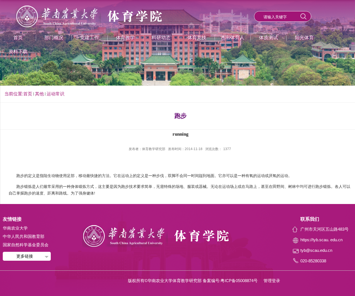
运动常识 (55, 93)
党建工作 (89, 37)
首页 (18, 37)
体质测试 (268, 37)
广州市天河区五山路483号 (324, 229)
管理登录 (271, 280)
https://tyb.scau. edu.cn (321, 239)
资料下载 (18, 51)
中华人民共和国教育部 (23, 236)
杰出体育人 (232, 37)
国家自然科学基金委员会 (26, 244)
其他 (39, 93)
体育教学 (125, 37)
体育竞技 (196, 37)
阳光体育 (304, 37)
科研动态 (161, 37)
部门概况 (53, 37)
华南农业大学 (15, 228)
